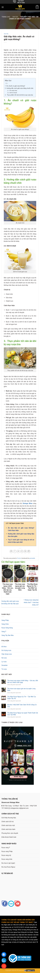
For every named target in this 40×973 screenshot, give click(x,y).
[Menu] (2, 7)
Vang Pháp (5, 620)
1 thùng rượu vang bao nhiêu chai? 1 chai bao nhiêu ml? (31, 602)
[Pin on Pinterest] (25, 551)
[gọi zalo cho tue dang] (3, 960)
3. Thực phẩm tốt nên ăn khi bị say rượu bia (19, 95)
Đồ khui (4, 647)
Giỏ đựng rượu (6, 650)
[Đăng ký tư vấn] (3, 954)
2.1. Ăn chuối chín (12, 90)
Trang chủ (6, 17)
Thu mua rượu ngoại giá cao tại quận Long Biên (21, 689)
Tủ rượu (4, 669)
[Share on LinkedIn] (28, 551)
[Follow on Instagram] (11, 904)
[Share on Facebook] (14, 551)
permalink (32, 558)
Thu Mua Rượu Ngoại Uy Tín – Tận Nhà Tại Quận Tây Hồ (21, 697)
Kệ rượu (4, 658)
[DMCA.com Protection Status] (29, 970)
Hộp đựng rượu (6, 654)
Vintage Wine (27, 503)
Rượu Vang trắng (7, 628)
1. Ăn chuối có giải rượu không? (15, 86)
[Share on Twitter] (18, 551)
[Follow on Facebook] (5, 904)
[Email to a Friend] (21, 551)
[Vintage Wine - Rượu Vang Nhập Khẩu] (20, 7)
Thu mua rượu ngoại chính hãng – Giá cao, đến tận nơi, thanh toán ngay (22, 681)
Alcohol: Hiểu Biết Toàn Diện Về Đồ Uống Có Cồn (22, 705)
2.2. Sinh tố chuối (12, 92)
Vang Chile (5, 624)
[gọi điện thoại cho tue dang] (3, 966)
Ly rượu (4, 662)
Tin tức (15, 17)
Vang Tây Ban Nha (7, 635)
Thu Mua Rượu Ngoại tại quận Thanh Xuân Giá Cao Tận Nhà (22, 714)
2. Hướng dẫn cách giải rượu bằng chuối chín (19, 88)
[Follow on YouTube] (17, 904)
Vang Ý (3, 631)
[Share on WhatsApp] (11, 551)
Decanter (4, 665)
